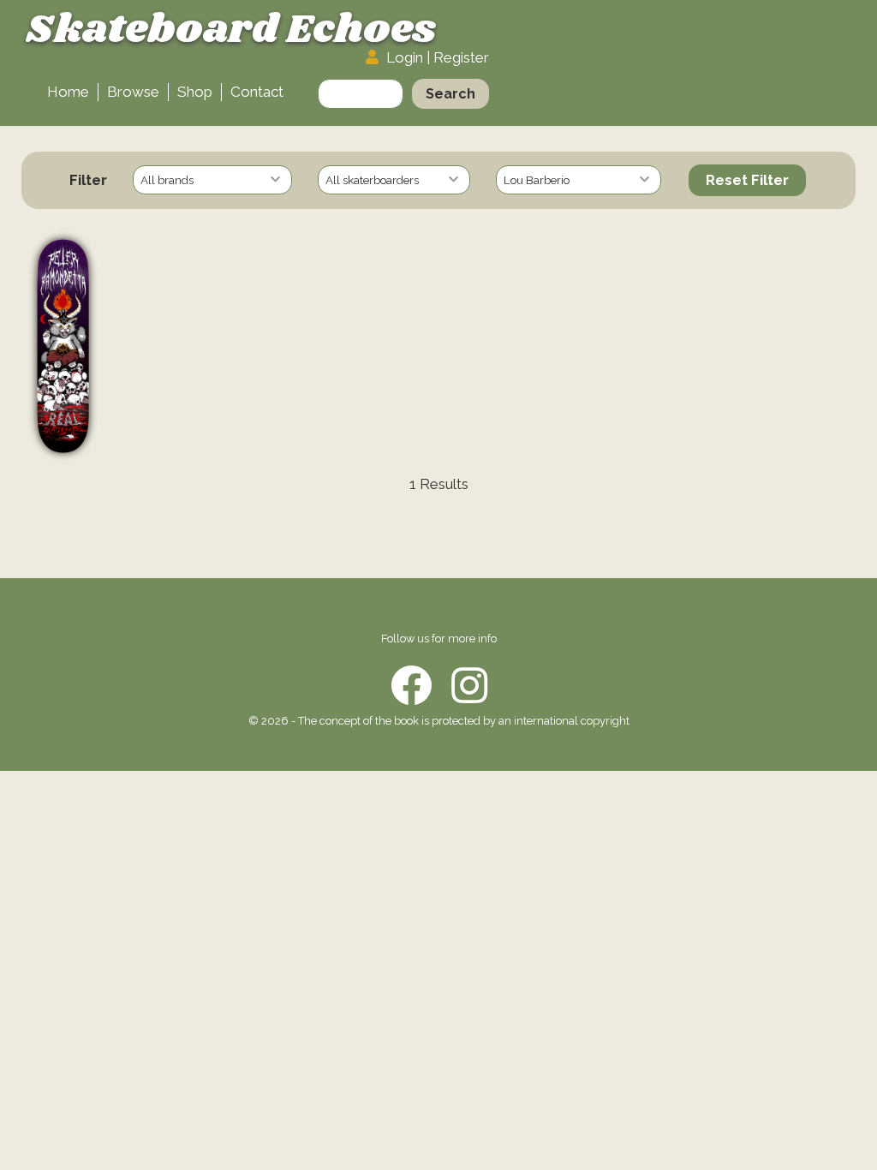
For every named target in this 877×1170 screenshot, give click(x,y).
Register (461, 57)
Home (68, 91)
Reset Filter (747, 179)
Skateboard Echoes (231, 30)
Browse (133, 91)
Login (404, 57)
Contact (256, 91)
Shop (194, 91)
